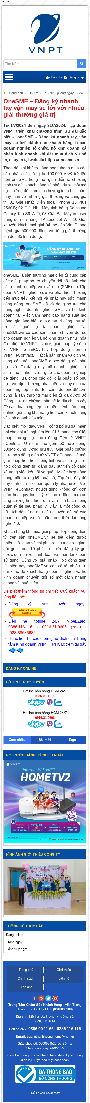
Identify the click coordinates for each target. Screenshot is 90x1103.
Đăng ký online (21, 668)
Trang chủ (15, 93)
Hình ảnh (26, 987)
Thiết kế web (37, 1093)
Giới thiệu (64, 970)
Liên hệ (64, 978)
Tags (72, 740)
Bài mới (45, 740)
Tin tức (33, 93)
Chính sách (26, 978)
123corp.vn (53, 1093)
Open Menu (10, 78)
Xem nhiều (17, 740)
